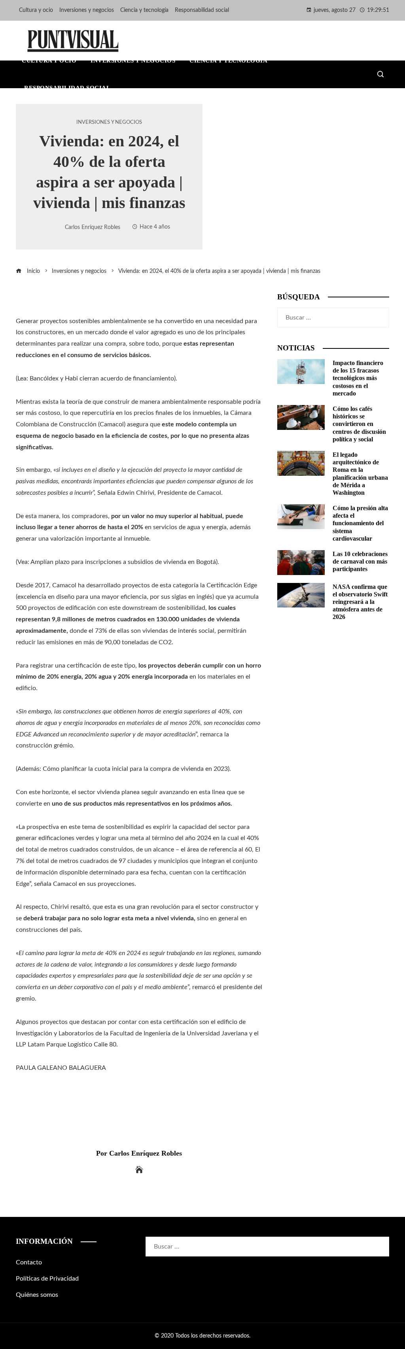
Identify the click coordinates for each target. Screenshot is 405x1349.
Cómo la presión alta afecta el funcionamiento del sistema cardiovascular (360, 523)
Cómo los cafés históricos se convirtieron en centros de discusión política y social (359, 424)
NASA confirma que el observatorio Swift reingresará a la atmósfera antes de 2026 (360, 602)
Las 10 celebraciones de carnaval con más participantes (360, 561)
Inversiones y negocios (109, 122)
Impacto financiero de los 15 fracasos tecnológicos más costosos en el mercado (358, 378)
